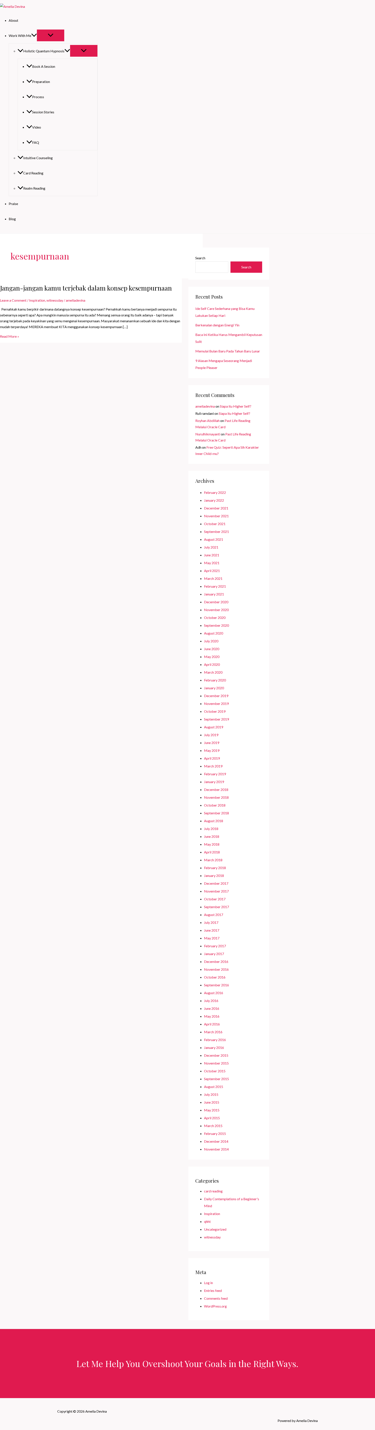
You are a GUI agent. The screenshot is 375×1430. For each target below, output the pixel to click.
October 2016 (214, 977)
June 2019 (211, 743)
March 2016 (213, 1032)
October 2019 (214, 711)
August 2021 (213, 539)
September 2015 (216, 1079)
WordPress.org (215, 1306)
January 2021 (214, 594)
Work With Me (20, 35)
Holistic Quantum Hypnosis (43, 51)
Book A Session (43, 66)
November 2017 (216, 891)
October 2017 (214, 899)
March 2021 (213, 578)
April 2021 (212, 571)
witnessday (54, 300)
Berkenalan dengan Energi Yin (217, 325)
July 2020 (211, 641)
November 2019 (216, 703)
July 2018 (211, 829)
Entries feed (213, 1290)
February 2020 (215, 680)
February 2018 (215, 868)
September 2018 (216, 813)
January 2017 (214, 954)
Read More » (9, 336)
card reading (213, 1191)
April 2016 (212, 1024)
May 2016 (211, 1016)
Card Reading (33, 173)
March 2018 (213, 860)
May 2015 (211, 1110)
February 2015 (215, 1133)
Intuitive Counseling (38, 158)
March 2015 (213, 1126)
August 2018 (213, 821)
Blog (12, 219)
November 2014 (216, 1149)
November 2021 (216, 516)
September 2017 (216, 907)
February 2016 (215, 1040)
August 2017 (213, 915)
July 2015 (211, 1094)
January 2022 (214, 500)
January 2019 (214, 782)
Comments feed (216, 1298)
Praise (13, 204)
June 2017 (211, 930)
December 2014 (216, 1141)
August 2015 (213, 1086)
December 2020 (216, 602)
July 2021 (211, 547)
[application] (34, 35)
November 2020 (216, 610)
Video (36, 127)
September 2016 (216, 985)
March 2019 (213, 766)
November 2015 (216, 1063)
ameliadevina (205, 406)
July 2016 (211, 1001)
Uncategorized (215, 1229)
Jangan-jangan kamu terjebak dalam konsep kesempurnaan (86, 288)
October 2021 (214, 524)
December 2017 (216, 883)
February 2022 (215, 492)
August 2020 (213, 633)
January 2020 (214, 688)
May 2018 (211, 844)
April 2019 (212, 758)
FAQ (35, 142)
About (13, 20)
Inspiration (37, 300)
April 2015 (212, 1118)
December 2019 (216, 696)
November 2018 (216, 797)
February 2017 (215, 946)
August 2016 (213, 993)
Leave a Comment (13, 300)
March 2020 (213, 672)
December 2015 (216, 1055)
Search (200, 258)
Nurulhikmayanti (207, 434)
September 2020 (216, 625)
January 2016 (214, 1047)
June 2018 (211, 836)
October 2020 (214, 617)
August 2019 (213, 727)
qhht (207, 1221)
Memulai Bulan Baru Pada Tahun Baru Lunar (227, 351)
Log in (208, 1283)
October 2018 (214, 805)
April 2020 (212, 664)
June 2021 (211, 555)
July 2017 (211, 922)
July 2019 (211, 735)
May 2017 (211, 938)
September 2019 (216, 719)
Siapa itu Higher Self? (235, 406)
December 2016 (216, 961)
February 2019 (215, 774)
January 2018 (214, 875)
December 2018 (216, 789)
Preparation (41, 81)
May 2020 (211, 657)
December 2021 (216, 508)
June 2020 (211, 649)
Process (38, 97)
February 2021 (215, 586)
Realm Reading (34, 188)
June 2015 (211, 1102)
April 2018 (212, 852)
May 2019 (211, 750)
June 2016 (211, 1008)
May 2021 (211, 563)
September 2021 (216, 531)
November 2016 (216, 969)
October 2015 (214, 1071)
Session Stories (43, 112)
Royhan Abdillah (207, 420)
